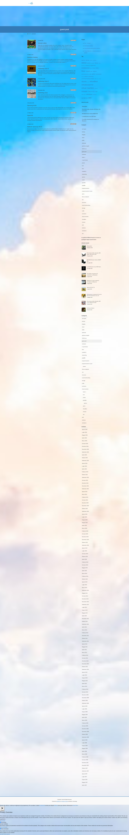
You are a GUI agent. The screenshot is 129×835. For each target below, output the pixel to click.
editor (83, 140)
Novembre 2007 (85, 765)
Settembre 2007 (85, 771)
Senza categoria (85, 196)
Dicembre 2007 (85, 762)
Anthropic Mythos (90, 308)
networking (84, 174)
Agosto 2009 (84, 706)
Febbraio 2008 (85, 756)
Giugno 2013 (84, 610)
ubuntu (84, 81)
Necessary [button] (2, 820)
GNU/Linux (84, 148)
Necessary (3, 822)
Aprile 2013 (84, 615)
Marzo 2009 (84, 720)
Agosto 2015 (84, 581)
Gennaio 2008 (85, 759)
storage (83, 208)
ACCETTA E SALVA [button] (5, 834)
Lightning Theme (65, 801)
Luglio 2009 (84, 708)
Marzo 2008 (84, 754)
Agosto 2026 (84, 429)
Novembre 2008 (85, 731)
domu (96, 63)
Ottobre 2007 (85, 768)
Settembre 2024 (85, 460)
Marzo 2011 (84, 652)
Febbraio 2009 (85, 723)
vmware (84, 91)
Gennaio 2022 (85, 480)
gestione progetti (85, 146)
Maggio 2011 (84, 646)
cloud (83, 137)
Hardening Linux (43, 92)
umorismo (84, 213)
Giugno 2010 (84, 677)
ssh (97, 78)
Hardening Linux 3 (43, 68)
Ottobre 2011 (85, 638)
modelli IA (84, 171)
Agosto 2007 (84, 773)
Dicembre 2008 (85, 728)
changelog (94, 60)
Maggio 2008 (85, 748)
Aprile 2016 (84, 570)
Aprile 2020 (84, 525)
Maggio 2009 (85, 714)
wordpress (84, 98)
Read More (75, 805)
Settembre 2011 (85, 641)
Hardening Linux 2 (43, 81)
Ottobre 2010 (85, 666)
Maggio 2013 (85, 612)
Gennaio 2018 (85, 564)
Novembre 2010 (85, 663)
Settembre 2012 (85, 624)
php (90, 74)
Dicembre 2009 (85, 694)
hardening (87, 65)
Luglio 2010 (84, 675)
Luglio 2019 (84, 550)
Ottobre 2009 (85, 700)
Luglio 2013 (84, 607)
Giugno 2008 (84, 745)
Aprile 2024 (84, 469)
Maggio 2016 (85, 567)
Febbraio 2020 (85, 531)
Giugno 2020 (84, 519)
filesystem (83, 65)
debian (84, 63)
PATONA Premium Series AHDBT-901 (90, 113)
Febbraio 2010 (85, 689)
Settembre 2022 (85, 477)
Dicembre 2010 (85, 661)
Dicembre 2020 (85, 502)
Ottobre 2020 (85, 508)
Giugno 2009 (84, 711)
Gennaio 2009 (85, 725)
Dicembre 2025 (85, 446)
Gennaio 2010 (85, 692)
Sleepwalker (84, 106)
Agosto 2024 (84, 463)
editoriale (84, 143)
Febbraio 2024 (85, 471)
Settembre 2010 (85, 669)
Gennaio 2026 (85, 443)
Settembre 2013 (85, 604)
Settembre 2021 (85, 488)
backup (87, 60)
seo (83, 199)
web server (83, 94)
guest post (73, 40)
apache (83, 60)
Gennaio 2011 (85, 658)
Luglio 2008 (84, 742)
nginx (91, 71)
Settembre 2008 (85, 737)
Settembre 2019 (85, 545)
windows (89, 94)
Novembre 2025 (85, 449)
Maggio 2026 (85, 435)
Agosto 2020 (84, 514)
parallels (84, 182)
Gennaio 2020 (85, 533)
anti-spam (84, 129)
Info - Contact (87, 43)
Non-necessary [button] (3, 827)
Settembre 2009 (85, 703)
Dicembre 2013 (85, 598)
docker (89, 63)
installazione (85, 68)
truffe (83, 210)
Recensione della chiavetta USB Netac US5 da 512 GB (91, 110)
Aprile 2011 (84, 649)
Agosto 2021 (84, 491)
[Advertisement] (64, 16)
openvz (95, 71)
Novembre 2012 (85, 618)
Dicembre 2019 (85, 536)
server (86, 76)
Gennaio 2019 (85, 553)
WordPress (59, 801)
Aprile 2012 (84, 627)
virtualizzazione (87, 85)
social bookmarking (86, 205)
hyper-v (83, 157)
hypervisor (93, 65)
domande (92, 63)
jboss (91, 68)
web (83, 225)
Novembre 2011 (85, 635)
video (88, 81)
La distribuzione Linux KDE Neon (89, 116)
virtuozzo (96, 88)
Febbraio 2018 (85, 562)
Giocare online (42, 43)
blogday (83, 134)
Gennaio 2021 (85, 500)
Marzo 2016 (84, 573)
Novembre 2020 (85, 505)
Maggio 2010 (85, 680)
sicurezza (90, 76)
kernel (94, 68)
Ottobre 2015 (85, 579)
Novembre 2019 (85, 539)
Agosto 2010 (84, 672)
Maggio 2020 (85, 522)
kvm (97, 68)
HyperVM (30, 115)
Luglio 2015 (84, 584)
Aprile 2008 (84, 751)
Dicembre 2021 (85, 483)
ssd (95, 78)
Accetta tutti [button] (42, 805)
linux (83, 71)
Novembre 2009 (85, 697)
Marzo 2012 (84, 629)
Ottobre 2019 (85, 542)
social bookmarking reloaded (87, 78)
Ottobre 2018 (85, 556)
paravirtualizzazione (85, 74)
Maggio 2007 (85, 782)
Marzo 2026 (84, 440)
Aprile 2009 (84, 717)
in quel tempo (85, 160)
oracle (83, 179)
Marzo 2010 (84, 686)
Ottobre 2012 (85, 621)
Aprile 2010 (84, 683)
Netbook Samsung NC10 (34, 126)
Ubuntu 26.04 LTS (91, 287)
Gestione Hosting (32, 57)
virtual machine (87, 88)
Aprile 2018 (84, 559)
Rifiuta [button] (55, 805)
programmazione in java (87, 191)
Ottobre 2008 (85, 734)
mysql (88, 71)
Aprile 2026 (84, 437)
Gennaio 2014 (85, 596)
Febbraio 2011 (85, 655)
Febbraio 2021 (85, 497)
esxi (99, 63)
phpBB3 (83, 185)
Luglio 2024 (84, 466)
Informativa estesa (88, 45)
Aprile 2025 (84, 454)
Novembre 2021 (85, 485)
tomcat (100, 78)
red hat (82, 76)
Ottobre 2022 (85, 474)
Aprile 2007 (84, 785)
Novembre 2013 (85, 601)
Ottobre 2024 (85, 457)
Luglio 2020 (84, 517)
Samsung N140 (31, 105)
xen (89, 98)
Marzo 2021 (84, 494)
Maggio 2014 (85, 593)
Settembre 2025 (85, 452)
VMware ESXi (91, 91)
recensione (98, 74)
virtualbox (94, 81)
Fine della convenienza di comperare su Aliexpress (90, 120)
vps (96, 91)
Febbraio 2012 (85, 632)
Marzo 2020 (84, 528)
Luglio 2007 (84, 776)
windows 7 (95, 94)
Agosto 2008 (84, 740)
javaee (83, 162)
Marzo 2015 (84, 587)
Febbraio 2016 (85, 576)
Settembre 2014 (85, 590)
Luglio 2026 (84, 432)
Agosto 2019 (84, 548)
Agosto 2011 (84, 644)
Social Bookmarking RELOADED (92, 48)
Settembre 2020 (85, 511)
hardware (84, 154)
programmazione (85, 188)
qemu (93, 74)
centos (91, 60)
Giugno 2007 (84, 779)
